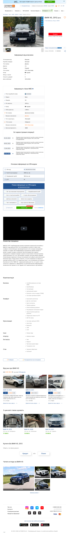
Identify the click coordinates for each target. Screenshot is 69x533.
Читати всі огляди (34, 492)
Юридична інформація (13, 513)
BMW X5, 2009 (28, 429)
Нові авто (17, 10)
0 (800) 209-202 (57, 507)
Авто (10, 14)
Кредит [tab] (25, 453)
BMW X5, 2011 (49, 429)
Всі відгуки (47, 10)
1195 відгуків (22, 372)
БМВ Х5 (16, 14)
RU (63, 5)
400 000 (45, 5)
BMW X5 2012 (52, 390)
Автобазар (5, 14)
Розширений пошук (26, 5)
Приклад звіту (10, 207)
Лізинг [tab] (43, 453)
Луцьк (20, 14)
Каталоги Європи (35, 10)
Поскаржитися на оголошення (32, 359)
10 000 (52, 5)
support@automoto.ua (55, 511)
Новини (56, 10)
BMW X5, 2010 (7, 429)
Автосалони (26, 10)
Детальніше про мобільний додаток (34, 521)
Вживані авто (8, 10)
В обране (10, 359)
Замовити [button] (50, 1)
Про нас (10, 507)
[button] (63, 389)
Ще (62, 10)
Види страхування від (51, 48)
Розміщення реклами (13, 511)
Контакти (10, 509)
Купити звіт (26, 207)
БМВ (13, 14)
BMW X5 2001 (30, 390)
